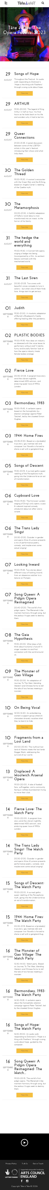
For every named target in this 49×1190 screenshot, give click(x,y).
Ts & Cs (25, 1164)
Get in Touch (38, 1164)
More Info (24, 93)
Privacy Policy (11, 1164)
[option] (24, 34)
